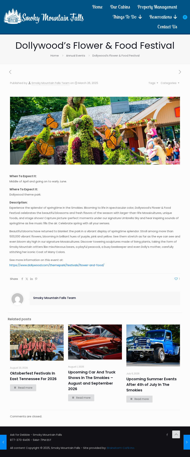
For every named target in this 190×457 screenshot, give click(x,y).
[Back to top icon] (176, 434)
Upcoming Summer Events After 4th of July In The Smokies (151, 384)
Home (54, 55)
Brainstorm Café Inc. (121, 448)
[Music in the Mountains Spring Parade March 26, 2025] (3, 442)
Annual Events (75, 55)
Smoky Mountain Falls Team (51, 83)
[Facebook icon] (167, 435)
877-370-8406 (20, 440)
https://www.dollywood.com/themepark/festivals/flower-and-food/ (56, 265)
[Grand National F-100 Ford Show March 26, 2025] (187, 442)
